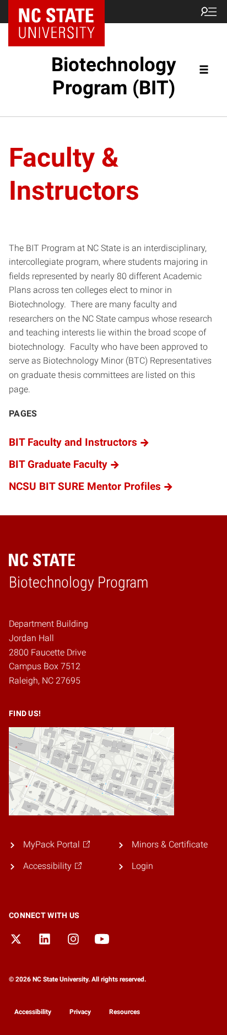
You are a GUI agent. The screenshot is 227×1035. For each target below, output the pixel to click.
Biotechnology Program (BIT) (113, 76)
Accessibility (32, 1012)
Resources (124, 1012)
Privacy (80, 1012)
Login (142, 866)
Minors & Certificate (170, 844)
